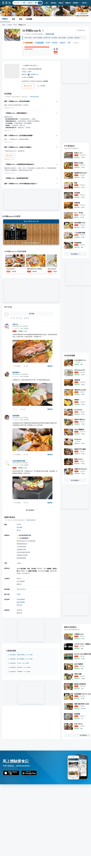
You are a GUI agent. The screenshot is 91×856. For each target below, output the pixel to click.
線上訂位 (29, 86)
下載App (60, 3)
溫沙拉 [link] (19, 530)
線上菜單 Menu (31, 221)
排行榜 (84, 3)
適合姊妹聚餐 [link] (21, 599)
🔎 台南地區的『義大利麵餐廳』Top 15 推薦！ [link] (21, 659)
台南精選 (9, 24)
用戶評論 (8, 307)
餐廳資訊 (5, 19)
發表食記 (53, 3)
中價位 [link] (19, 594)
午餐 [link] (69, 42)
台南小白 (15, 324)
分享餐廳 (42, 86)
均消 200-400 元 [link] (21, 589)
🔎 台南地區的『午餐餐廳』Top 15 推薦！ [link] (19, 671)
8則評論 (56, 53)
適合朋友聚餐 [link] (21, 602)
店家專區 (75, 3)
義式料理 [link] (54, 42)
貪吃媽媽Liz (16, 372)
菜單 (13, 19)
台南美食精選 (28, 42)
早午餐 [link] (48, 42)
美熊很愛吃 (16, 415)
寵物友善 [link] (62, 42)
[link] (82, 157)
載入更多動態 (30, 510)
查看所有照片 (84, 13)
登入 (47, 3)
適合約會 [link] (19, 605)
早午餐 (15, 24)
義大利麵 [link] (19, 527)
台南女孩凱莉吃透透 (18, 461)
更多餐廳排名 (74, 254)
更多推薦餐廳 (74, 480)
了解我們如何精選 (49, 34)
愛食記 (4, 24)
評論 (20, 19)
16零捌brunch (31, 30)
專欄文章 (68, 3)
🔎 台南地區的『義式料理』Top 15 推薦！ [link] (19, 667)
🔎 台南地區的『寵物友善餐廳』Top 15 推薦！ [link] (21, 654)
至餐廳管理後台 (35, 243)
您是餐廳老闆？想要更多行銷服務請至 (35, 81)
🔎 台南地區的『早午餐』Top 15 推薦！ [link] (19, 663)
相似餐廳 (29, 19)
